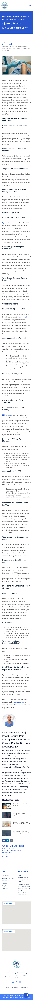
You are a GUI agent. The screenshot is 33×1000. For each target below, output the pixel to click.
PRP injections (7, 415)
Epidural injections (8, 223)
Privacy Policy (24, 987)
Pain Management (14, 16)
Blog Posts (5, 886)
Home (4, 16)
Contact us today (18, 702)
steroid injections (23, 317)
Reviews (4, 883)
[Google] (11, 840)
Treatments (5, 880)
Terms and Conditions (11, 987)
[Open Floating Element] (26, 995)
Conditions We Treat (8, 878)
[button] (30, 5)
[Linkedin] (7, 840)
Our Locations (6, 875)
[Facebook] (4, 840)
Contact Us (5, 888)
